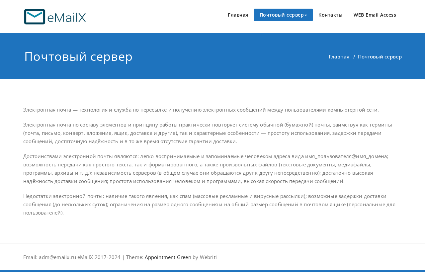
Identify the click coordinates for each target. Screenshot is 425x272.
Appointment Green (167, 257)
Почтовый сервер (282, 15)
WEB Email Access (375, 15)
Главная (238, 15)
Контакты (330, 15)
